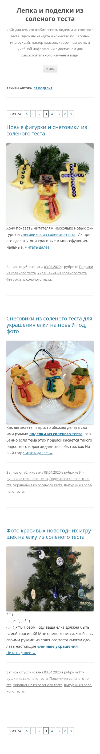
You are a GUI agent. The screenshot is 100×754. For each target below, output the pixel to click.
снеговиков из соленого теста (48, 234)
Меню (50, 68)
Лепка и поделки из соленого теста (50, 14)
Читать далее (39, 247)
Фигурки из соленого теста (28, 279)
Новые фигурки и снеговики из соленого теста (46, 130)
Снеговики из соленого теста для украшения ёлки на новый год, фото (49, 325)
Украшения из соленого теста (62, 273)
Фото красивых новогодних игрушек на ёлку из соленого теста (49, 533)
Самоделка (43, 88)
